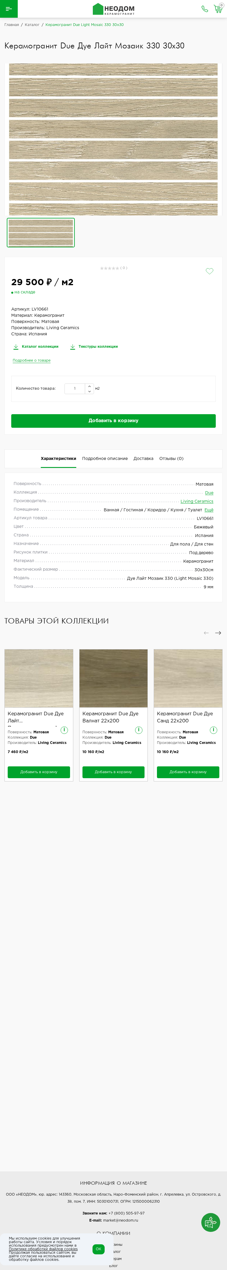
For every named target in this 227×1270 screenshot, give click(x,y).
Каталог (113, 1251)
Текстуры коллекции (97, 346)
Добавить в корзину (114, 421)
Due (209, 493)
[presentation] (206, 633)
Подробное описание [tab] (105, 459)
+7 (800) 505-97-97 (126, 1213)
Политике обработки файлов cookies (43, 1249)
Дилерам (113, 1259)
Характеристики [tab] (58, 459)
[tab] (171, 459)
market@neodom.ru (120, 1220)
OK (98, 1249)
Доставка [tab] (143, 459)
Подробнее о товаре (32, 360)
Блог (113, 1266)
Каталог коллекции (40, 346)
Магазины (113, 1244)
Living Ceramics (197, 501)
